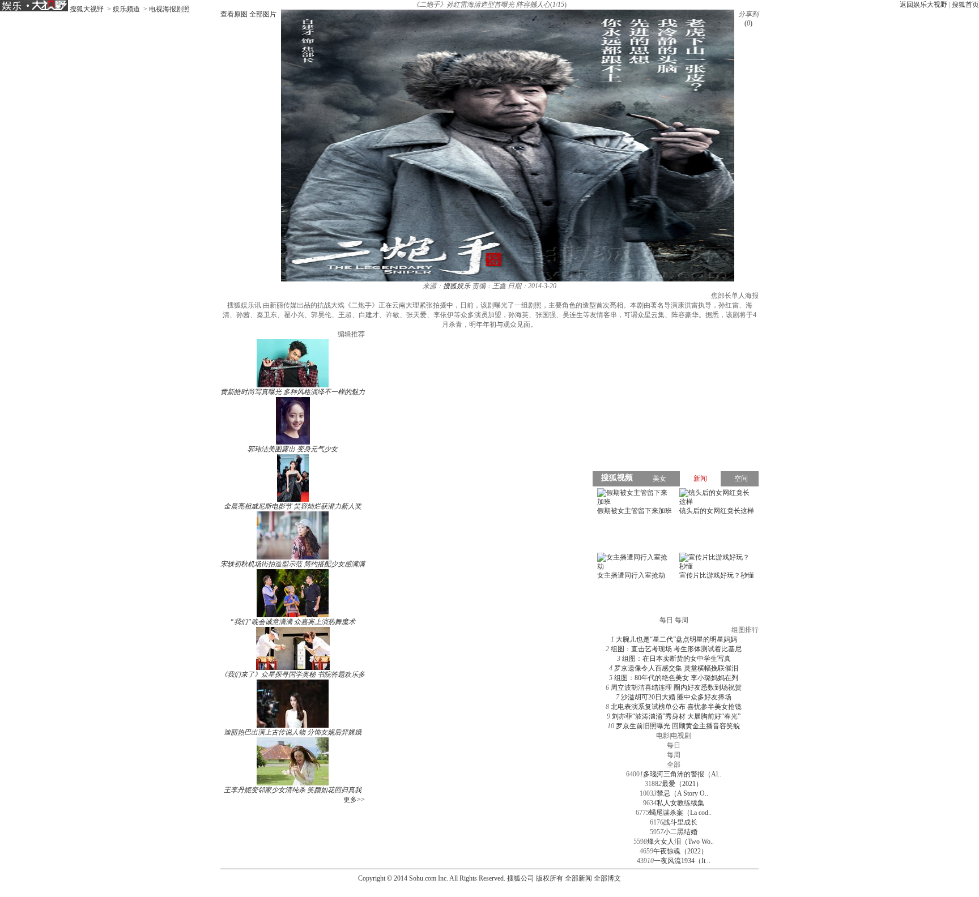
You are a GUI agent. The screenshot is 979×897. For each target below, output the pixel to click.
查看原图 (234, 14)
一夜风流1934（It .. (682, 861)
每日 (673, 745)
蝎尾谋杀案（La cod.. (680, 813)
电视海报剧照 (169, 9)
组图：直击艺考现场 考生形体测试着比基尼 (676, 649)
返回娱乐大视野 (923, 4)
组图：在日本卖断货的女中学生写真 (676, 659)
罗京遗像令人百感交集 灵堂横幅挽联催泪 (676, 668)
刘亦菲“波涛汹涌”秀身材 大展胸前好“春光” (676, 716)
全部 (673, 764)
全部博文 (607, 878)
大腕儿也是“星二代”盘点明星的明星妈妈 (676, 639)
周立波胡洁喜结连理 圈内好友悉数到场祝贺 (676, 687)
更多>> (354, 800)
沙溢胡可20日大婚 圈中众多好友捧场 (676, 697)
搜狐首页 (965, 4)
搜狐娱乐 (456, 286)
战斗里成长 (680, 822)
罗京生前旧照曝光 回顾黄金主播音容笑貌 (678, 726)
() (748, 23)
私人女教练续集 (680, 803)
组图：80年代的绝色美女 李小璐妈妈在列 (676, 678)
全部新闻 (578, 878)
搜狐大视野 (87, 9)
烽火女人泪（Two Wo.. (680, 841)
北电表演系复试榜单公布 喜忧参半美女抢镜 (676, 707)
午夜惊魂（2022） (680, 851)
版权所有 (549, 878)
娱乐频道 (126, 9)
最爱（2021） (682, 784)
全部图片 (262, 14)
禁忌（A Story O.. (682, 793)
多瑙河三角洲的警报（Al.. (682, 774)
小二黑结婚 (680, 832)
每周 (673, 755)
